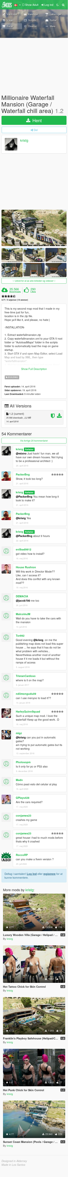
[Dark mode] (57, 4)
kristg (24, 140)
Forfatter (29, 449)
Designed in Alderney (14, 1161)
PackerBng (23, 474)
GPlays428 (22, 798)
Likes (33, 292)
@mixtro (21, 453)
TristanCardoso (26, 676)
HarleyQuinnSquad (28, 711)
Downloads (15, 292)
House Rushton (26, 567)
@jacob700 (23, 600)
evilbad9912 (23, 549)
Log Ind (32, 874)
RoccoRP (22, 855)
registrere (49, 874)
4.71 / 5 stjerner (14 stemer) (15, 300)
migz (19, 733)
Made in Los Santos (13, 1165)
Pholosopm (23, 762)
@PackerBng (24, 496)
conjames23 (23, 815)
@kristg (21, 518)
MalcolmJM (23, 614)
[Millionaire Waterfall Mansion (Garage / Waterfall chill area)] (34, 228)
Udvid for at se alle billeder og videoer (34, 280)
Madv (19, 780)
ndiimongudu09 (26, 694)
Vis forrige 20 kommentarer (34, 440)
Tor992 (20, 635)
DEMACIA (22, 596)
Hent (36, 120)
